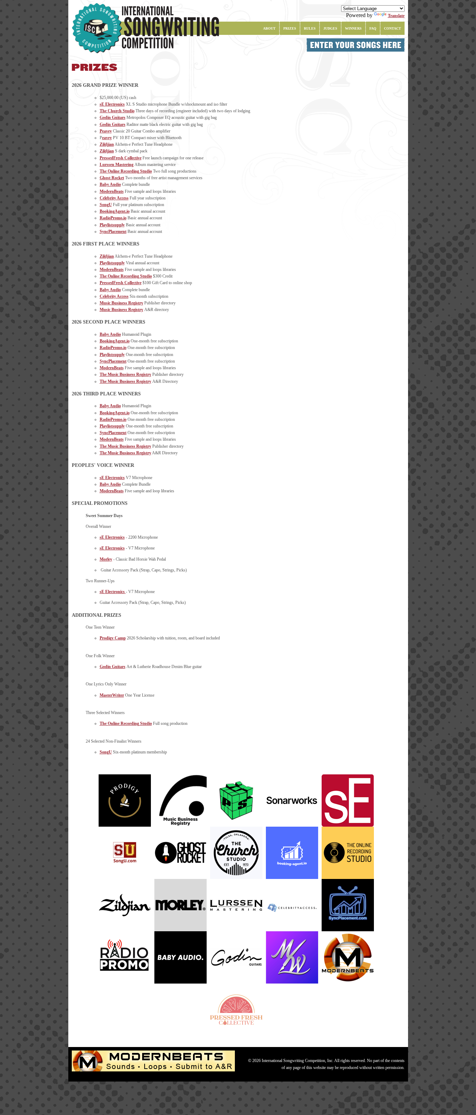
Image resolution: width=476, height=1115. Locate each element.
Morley (106, 559)
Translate (396, 15)
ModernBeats (112, 191)
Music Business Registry (121, 303)
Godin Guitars (112, 117)
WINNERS (353, 28)
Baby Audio (110, 184)
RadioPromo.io (113, 217)
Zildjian (107, 144)
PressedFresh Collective (120, 158)
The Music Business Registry (125, 374)
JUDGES (330, 28)
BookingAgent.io (115, 211)
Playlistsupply (112, 224)
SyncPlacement (113, 231)
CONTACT (392, 28)
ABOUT (269, 28)
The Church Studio (117, 110)
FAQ (372, 28)
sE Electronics (112, 104)
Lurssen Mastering (116, 164)
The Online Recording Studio (126, 171)
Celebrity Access (114, 198)
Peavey (106, 131)
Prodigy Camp (113, 638)
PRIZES (289, 28)
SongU (106, 204)
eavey (107, 137)
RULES (310, 28)
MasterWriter (112, 695)
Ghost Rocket (112, 177)
